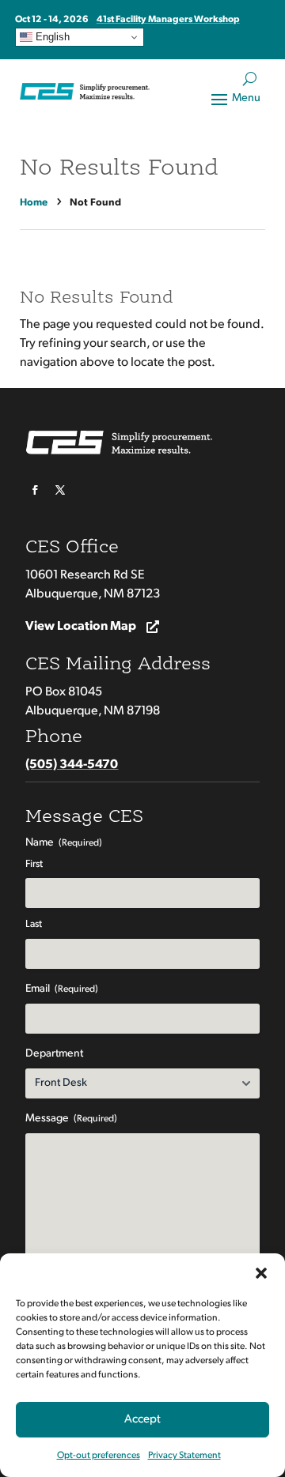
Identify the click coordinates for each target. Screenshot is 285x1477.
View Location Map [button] (80, 626)
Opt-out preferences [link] (98, 1455)
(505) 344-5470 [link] (71, 765)
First (34, 864)
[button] (261, 1273)
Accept (142, 1420)
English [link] (51, 37)
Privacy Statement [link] (184, 1455)
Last (33, 924)
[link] (36, 203)
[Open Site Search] (249, 78)
